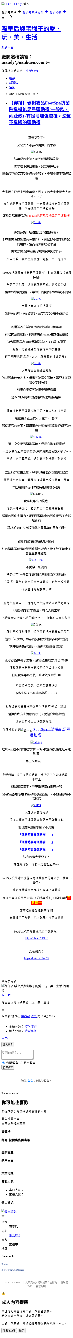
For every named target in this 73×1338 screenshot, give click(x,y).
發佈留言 (8, 1067)
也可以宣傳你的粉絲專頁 (12, 1270)
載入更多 (8, 1044)
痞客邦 (25, 1016)
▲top (4, 1037)
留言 (34, 1016)
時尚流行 (31, 1026)
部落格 (13, 82)
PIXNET (17, 1282)
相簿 (12, 78)
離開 (21, 1330)
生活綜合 (32, 71)
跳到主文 (7, 47)
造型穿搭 (31, 1031)
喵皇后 (5, 995)
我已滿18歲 (9, 1330)
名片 (12, 87)
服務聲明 (41, 1286)
